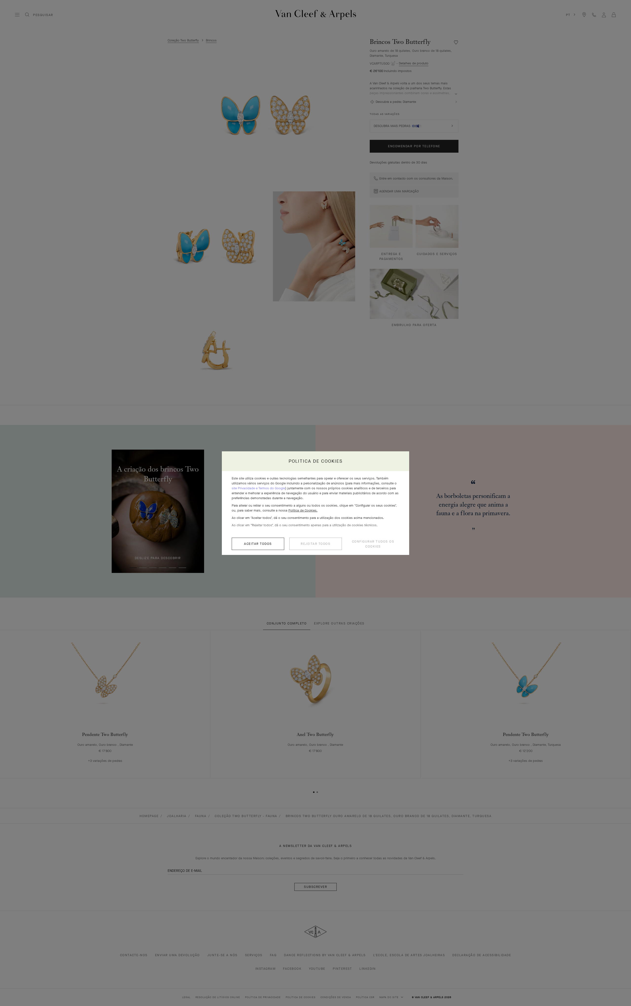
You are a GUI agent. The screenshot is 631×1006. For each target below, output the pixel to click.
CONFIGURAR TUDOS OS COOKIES (373, 544)
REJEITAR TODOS (315, 544)
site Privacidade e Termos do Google (258, 488)
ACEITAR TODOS (258, 544)
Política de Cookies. (302, 510)
